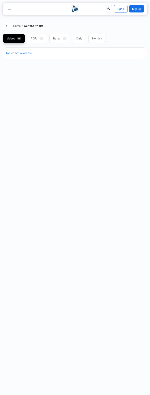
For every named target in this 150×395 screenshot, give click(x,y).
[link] (85, 26)
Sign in (121, 8)
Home (17, 25)
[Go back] (6, 25)
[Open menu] (9, 8)
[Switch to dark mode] (108, 8)
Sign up (136, 8)
